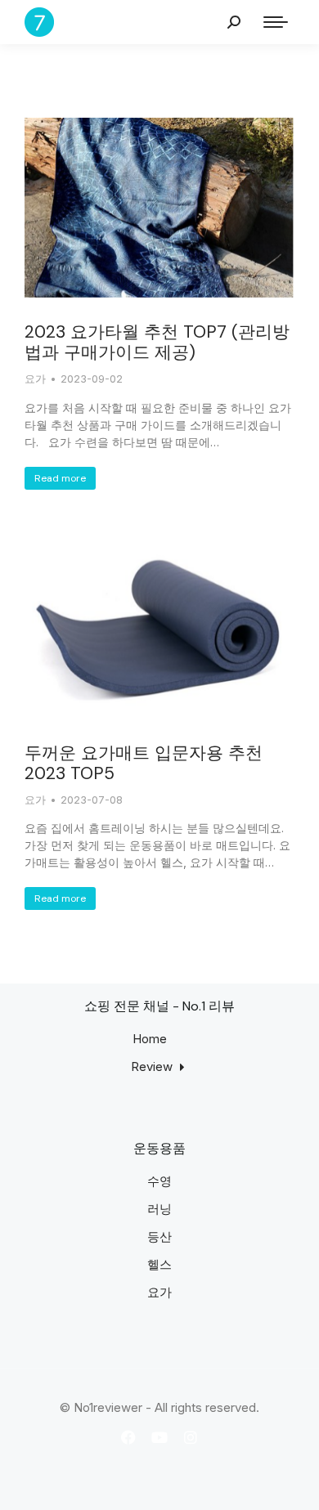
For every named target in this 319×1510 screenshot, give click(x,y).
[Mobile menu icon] (275, 22)
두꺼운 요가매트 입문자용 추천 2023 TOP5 (144, 763)
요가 (35, 378)
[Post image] (159, 208)
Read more (60, 478)
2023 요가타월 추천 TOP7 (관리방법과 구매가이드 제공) (157, 342)
